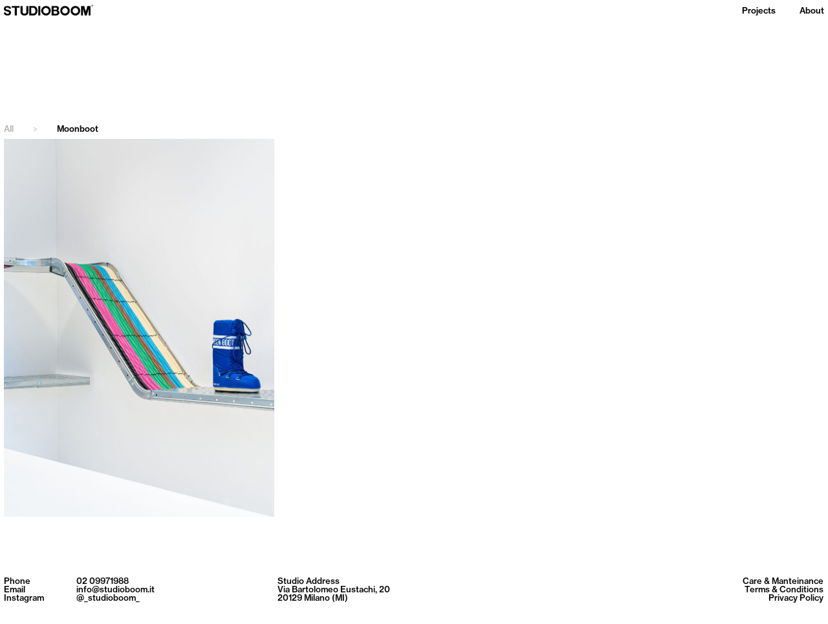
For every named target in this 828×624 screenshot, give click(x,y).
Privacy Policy (795, 598)
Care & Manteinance (783, 581)
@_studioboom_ (108, 598)
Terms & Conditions (784, 589)
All (21, 129)
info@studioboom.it (115, 589)
